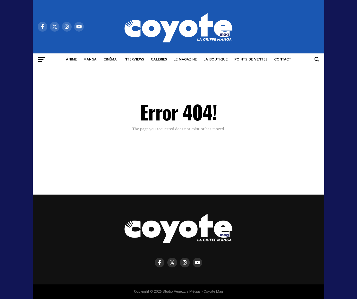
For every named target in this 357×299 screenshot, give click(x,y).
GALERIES (159, 59)
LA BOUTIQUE (216, 59)
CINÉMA (110, 59)
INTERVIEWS (134, 59)
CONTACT (282, 59)
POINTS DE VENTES (250, 59)
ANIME (71, 59)
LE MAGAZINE (185, 59)
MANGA (90, 59)
